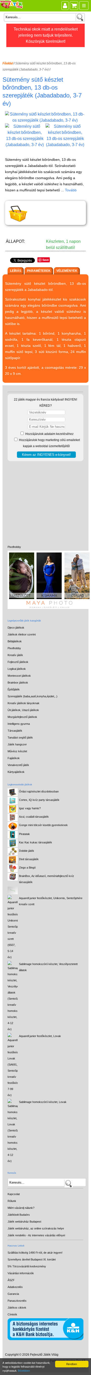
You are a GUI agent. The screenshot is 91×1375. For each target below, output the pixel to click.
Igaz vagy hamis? (30, 808)
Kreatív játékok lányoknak (23, 703)
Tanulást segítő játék (20, 737)
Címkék (12, 1314)
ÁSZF (11, 1280)
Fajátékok (14, 758)
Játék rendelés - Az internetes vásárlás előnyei (36, 1235)
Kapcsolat (14, 1194)
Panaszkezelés (17, 1300)
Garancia (13, 1293)
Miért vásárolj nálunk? (21, 1207)
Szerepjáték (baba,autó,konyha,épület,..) (32, 696)
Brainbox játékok (18, 682)
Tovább (71, 190)
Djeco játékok (16, 627)
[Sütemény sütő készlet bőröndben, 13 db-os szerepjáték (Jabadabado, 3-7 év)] (45, 120)
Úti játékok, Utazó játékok (23, 710)
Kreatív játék (15, 655)
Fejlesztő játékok (18, 661)
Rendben (71, 1364)
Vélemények (66, 271)
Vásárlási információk (21, 1273)
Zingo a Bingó (27, 867)
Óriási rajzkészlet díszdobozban (39, 791)
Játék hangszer (17, 744)
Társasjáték (15, 730)
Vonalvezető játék (18, 765)
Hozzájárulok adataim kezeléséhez (49, 434)
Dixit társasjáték (29, 859)
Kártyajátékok (16, 771)
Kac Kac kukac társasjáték (35, 842)
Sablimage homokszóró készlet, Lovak (42, 1101)
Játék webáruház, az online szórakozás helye (36, 1228)
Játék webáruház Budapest (24, 1221)
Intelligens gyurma (19, 723)
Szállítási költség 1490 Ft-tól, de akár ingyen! (35, 1252)
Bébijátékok (15, 641)
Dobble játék (26, 850)
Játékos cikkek (17, 1307)
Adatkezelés (15, 1286)
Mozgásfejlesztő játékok (22, 716)
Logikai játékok (17, 668)
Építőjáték (14, 689)
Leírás (15, 271)
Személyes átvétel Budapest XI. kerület (32, 1259)
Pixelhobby (14, 546)
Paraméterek (39, 271)
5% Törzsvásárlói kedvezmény (27, 1266)
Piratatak (24, 833)
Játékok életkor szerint (22, 634)
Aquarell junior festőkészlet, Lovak (40, 1036)
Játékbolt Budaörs (19, 1214)
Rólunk (12, 1200)
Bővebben (24, 1370)
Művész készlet (17, 751)
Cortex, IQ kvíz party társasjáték (39, 799)
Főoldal (8, 63)
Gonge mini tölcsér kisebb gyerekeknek (43, 825)
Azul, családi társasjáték (34, 816)
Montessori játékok (19, 675)
